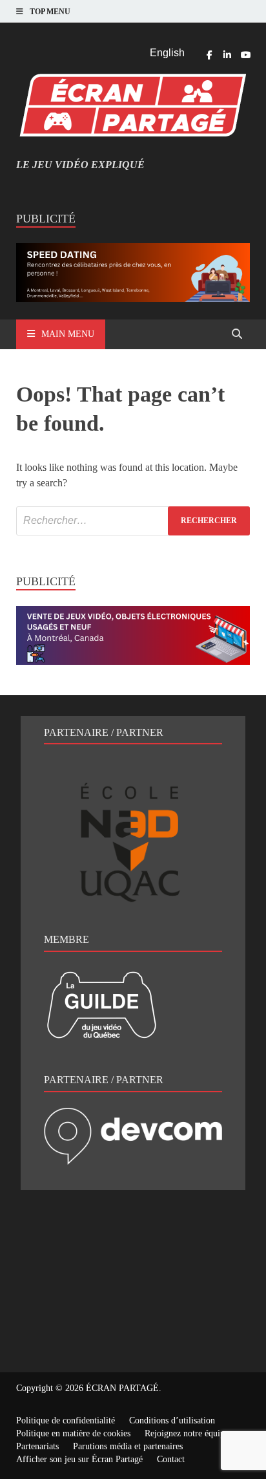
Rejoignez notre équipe (187, 1433)
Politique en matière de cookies (73, 1433)
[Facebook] (209, 55)
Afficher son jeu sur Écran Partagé (79, 1459)
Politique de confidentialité (65, 1420)
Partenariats (37, 1446)
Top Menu (50, 11)
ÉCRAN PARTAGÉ (122, 1388)
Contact (171, 1459)
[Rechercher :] (133, 520)
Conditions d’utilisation (172, 1420)
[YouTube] (245, 55)
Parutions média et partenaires (128, 1446)
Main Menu (67, 334)
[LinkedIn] (227, 55)
